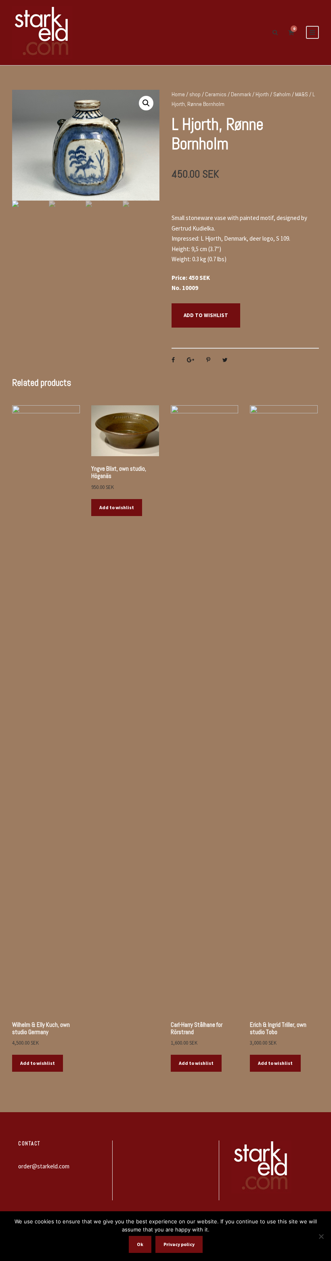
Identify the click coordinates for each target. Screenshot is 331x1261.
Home (178, 94)
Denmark (241, 94)
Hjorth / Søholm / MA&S (282, 94)
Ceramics (215, 94)
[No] (321, 1236)
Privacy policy (179, 1244)
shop (195, 94)
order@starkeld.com (43, 1166)
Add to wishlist (206, 315)
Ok (140, 1244)
